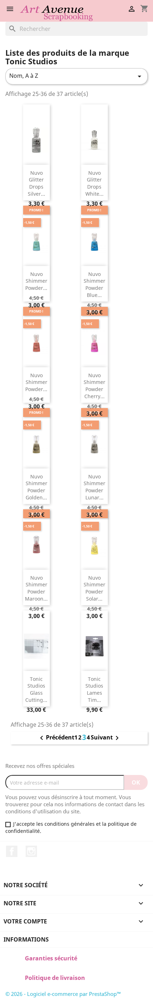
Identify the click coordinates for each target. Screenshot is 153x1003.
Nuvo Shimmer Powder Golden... (36, 487)
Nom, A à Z (76, 76)
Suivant (106, 738)
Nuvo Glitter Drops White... (94, 183)
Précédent (55, 738)
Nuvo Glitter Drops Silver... (36, 183)
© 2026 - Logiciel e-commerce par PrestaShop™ (63, 993)
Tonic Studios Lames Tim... (94, 689)
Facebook (11, 851)
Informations (26, 939)
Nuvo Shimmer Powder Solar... (94, 588)
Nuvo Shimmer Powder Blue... (94, 284)
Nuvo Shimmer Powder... (36, 281)
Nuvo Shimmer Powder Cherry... (94, 386)
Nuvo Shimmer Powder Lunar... (94, 487)
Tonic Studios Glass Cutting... (36, 689)
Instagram (31, 851)
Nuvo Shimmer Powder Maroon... (36, 588)
